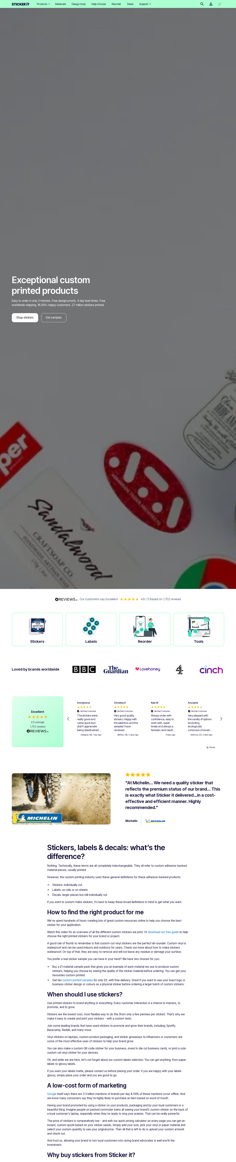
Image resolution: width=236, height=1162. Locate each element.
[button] (43, 4)
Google (51, 1094)
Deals (130, 4)
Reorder (116, 4)
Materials (60, 4)
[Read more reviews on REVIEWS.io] (38, 731)
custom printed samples (78, 980)
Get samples (54, 317)
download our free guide (163, 932)
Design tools (79, 4)
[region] (144, 719)
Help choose (98, 4)
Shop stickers (25, 317)
